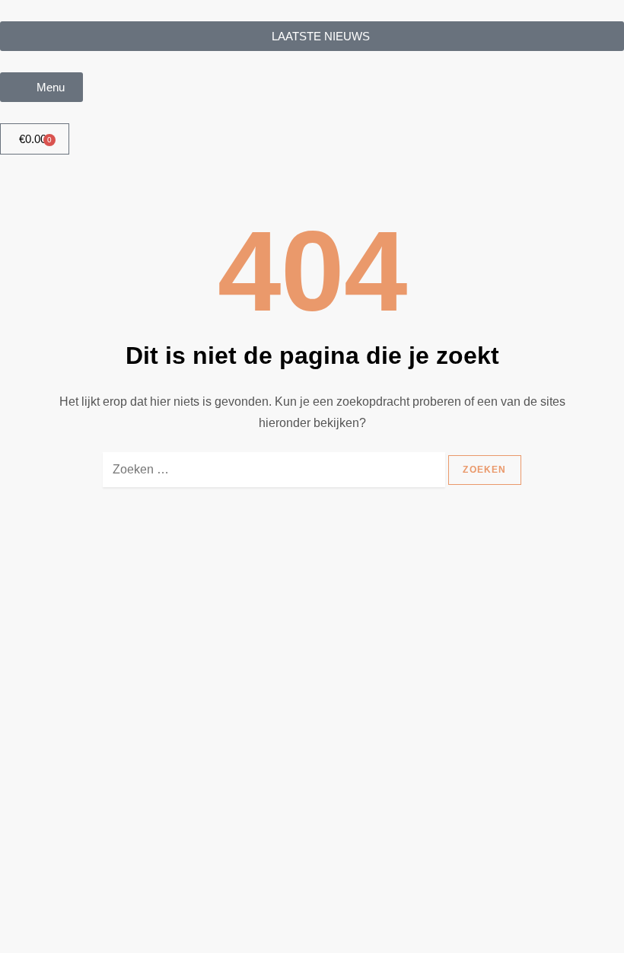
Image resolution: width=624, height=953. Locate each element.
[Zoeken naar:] (274, 477)
